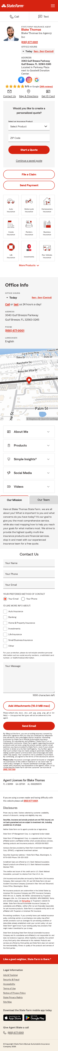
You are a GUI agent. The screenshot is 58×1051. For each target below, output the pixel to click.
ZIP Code (15, 138)
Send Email (29, 725)
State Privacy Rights (13, 997)
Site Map (7, 1002)
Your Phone (11, 574)
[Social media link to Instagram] (29, 80)
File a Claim (29, 174)
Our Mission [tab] (14, 500)
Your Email (11, 585)
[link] (14, 6)
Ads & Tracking (10, 975)
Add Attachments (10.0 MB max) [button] (29, 705)
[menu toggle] (53, 6)
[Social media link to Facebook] (21, 80)
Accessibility (9, 984)
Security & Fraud (11, 980)
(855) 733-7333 (9, 769)
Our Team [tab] (44, 499)
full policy (26, 901)
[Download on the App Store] (13, 1017)
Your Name (11, 563)
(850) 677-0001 (29, 42)
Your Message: (13, 666)
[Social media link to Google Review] (37, 80)
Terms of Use (9, 988)
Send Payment (29, 185)
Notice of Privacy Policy (14, 993)
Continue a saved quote (29, 160)
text (16, 304)
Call (7, 304)
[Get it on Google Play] (35, 1017)
